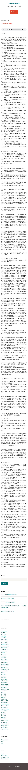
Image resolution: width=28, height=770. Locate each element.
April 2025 (3, 657)
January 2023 (4, 702)
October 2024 (4, 667)
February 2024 (4, 680)
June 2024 (3, 674)
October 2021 (4, 727)
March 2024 (4, 679)
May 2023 (3, 695)
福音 (2, 741)
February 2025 (4, 661)
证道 (8, 20)
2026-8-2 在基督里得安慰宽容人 (8, 602)
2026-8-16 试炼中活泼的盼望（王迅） (9, 594)
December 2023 (4, 684)
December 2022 (4, 704)
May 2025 (3, 656)
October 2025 (4, 647)
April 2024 (3, 677)
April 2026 (3, 637)
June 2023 (3, 694)
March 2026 (4, 639)
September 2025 (5, 649)
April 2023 (3, 697)
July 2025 (3, 652)
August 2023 (4, 690)
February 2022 (4, 720)
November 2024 (5, 666)
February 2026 (4, 641)
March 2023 (4, 699)
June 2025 (3, 654)
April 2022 (3, 717)
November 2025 (5, 646)
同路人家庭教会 (14, 3)
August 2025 (4, 651)
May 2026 (3, 636)
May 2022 (3, 715)
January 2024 (4, 682)
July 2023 (3, 692)
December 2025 (4, 644)
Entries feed (4, 755)
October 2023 (4, 687)
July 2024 (3, 672)
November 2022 (5, 705)
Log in (2, 753)
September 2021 (5, 729)
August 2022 (4, 710)
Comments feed (5, 757)
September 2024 (5, 669)
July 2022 (3, 712)
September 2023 (5, 689)
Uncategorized (4, 739)
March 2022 (4, 719)
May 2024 (3, 676)
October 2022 (4, 707)
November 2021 (5, 725)
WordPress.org (4, 758)
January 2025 (4, 662)
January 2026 (4, 642)
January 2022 (4, 722)
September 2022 (5, 709)
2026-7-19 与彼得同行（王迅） (8, 611)
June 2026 (3, 634)
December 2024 (4, 664)
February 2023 (4, 700)
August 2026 (4, 631)
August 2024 (4, 671)
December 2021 (4, 724)
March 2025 (4, 659)
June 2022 (3, 714)
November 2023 (5, 686)
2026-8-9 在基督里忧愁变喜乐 (7, 598)
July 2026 (3, 632)
